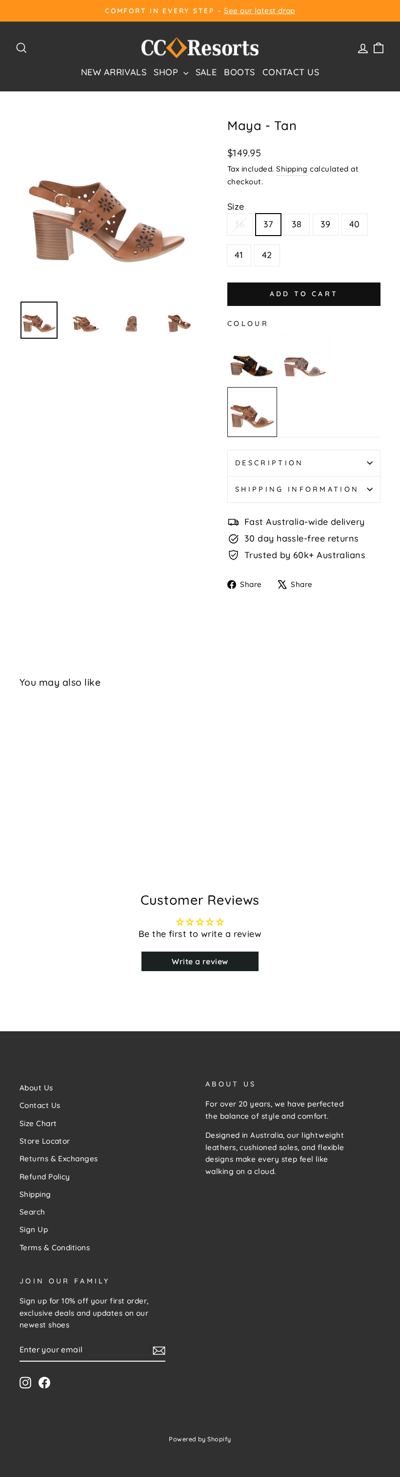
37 (268, 224)
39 (325, 224)
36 (240, 224)
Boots (239, 72)
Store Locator (45, 1141)
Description (269, 462)
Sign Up (34, 1229)
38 (297, 224)
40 (354, 224)
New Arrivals (113, 72)
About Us (36, 1087)
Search (32, 1211)
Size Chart (38, 1123)
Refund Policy (45, 1176)
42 (267, 255)
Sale (206, 72)
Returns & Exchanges (59, 1158)
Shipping (292, 169)
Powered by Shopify (200, 1439)
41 (239, 255)
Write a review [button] (200, 961)
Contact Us (291, 72)
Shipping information (297, 489)
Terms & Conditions (55, 1247)
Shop (167, 72)
